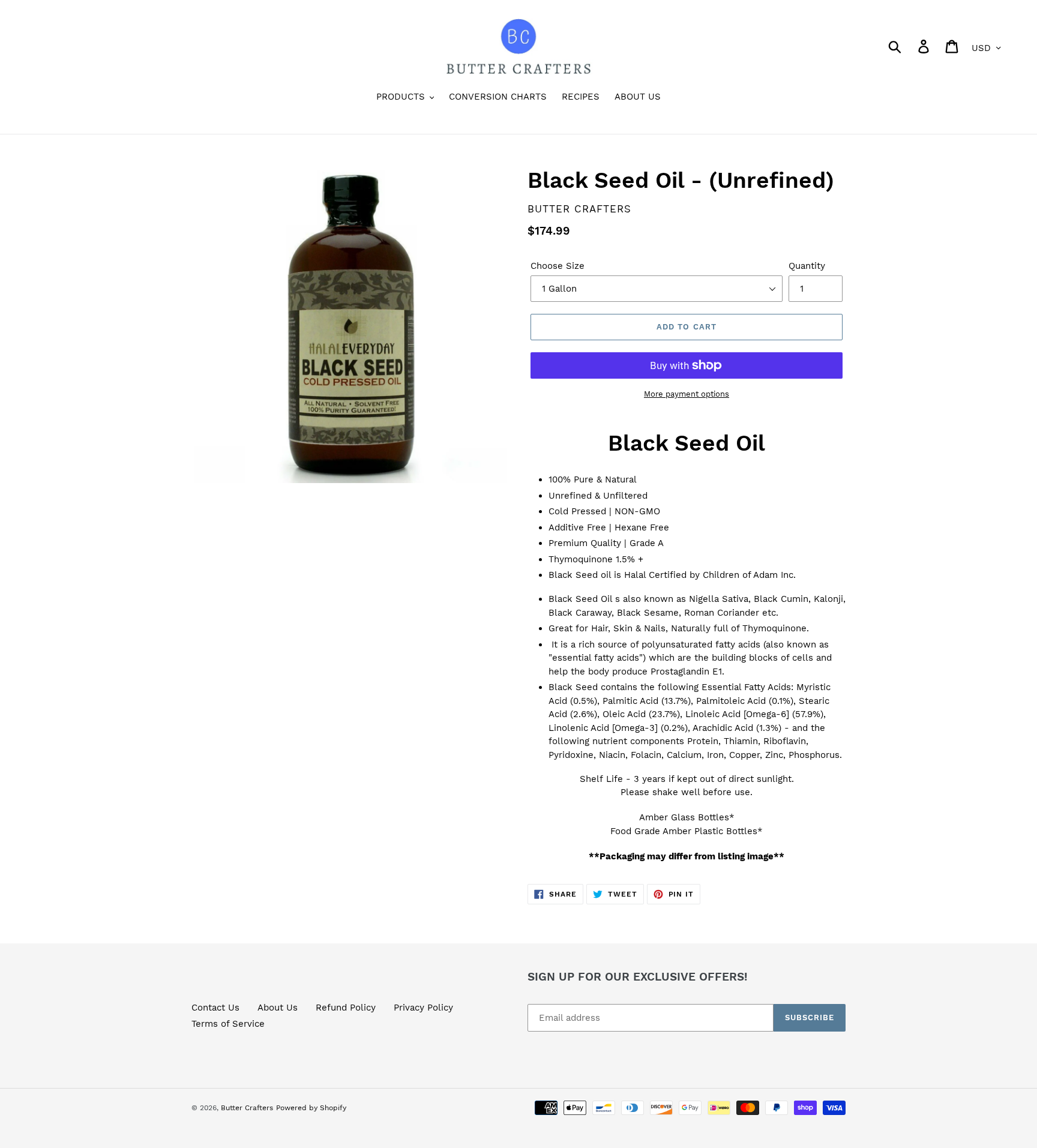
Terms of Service (228, 1023)
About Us (277, 1007)
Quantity (807, 265)
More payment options (686, 393)
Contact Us (215, 1007)
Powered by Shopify (311, 1108)
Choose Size (558, 265)
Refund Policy (346, 1007)
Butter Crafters (247, 1108)
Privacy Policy (423, 1007)
